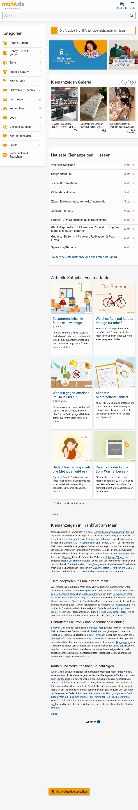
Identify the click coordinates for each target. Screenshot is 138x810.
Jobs (13, 117)
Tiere (13, 62)
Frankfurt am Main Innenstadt (94, 568)
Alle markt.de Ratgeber (70, 503)
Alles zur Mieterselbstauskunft (112, 395)
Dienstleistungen (20, 126)
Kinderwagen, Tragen (119, 553)
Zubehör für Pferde (116, 612)
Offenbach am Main (124, 675)
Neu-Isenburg (63, 679)
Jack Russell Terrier (61, 590)
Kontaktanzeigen (20, 136)
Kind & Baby (17, 81)
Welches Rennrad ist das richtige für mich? (114, 321)
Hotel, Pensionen (86, 542)
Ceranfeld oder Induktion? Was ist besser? (112, 469)
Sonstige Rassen (88, 590)
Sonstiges (92, 627)
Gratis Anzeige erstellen (71, 791)
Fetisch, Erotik (108, 542)
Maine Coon (100, 594)
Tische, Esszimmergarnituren (75, 560)
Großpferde (100, 608)
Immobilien (17, 108)
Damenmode (122, 642)
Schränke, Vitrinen (114, 557)
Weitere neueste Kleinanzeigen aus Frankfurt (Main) (84, 257)
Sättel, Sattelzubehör (72, 615)
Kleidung (66, 557)
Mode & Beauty (19, 71)
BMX (115, 627)
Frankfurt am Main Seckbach (81, 571)
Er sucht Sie (70, 542)
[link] (64, 111)
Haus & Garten (19, 43)
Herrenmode (57, 645)
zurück (54, 514)
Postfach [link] (121, 8)
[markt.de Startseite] (13, 3)
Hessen (55, 682)
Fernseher (100, 635)
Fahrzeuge (16, 99)
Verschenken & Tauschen (19, 154)
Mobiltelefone (94, 631)
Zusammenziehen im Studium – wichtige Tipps (68, 323)
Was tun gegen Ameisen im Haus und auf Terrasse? (71, 397)
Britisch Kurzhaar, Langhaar (75, 597)
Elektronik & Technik (22, 90)
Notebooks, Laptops (61, 635)
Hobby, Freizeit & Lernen (20, 52)
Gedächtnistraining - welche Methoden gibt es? (71, 469)
